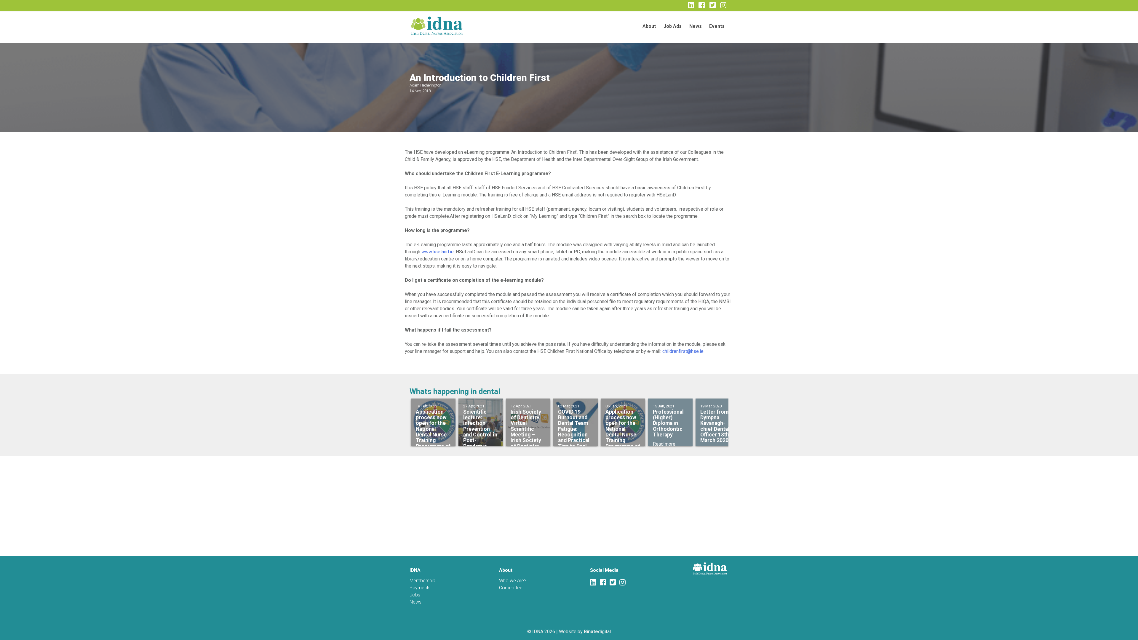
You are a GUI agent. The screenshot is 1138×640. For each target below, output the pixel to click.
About (649, 26)
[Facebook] (603, 582)
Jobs (415, 595)
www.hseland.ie (437, 252)
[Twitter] (713, 5)
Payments (420, 588)
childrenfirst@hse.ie (683, 351)
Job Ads (673, 26)
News (695, 26)
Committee (510, 588)
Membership (422, 580)
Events (717, 26)
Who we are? (512, 580)
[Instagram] (724, 5)
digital (597, 631)
